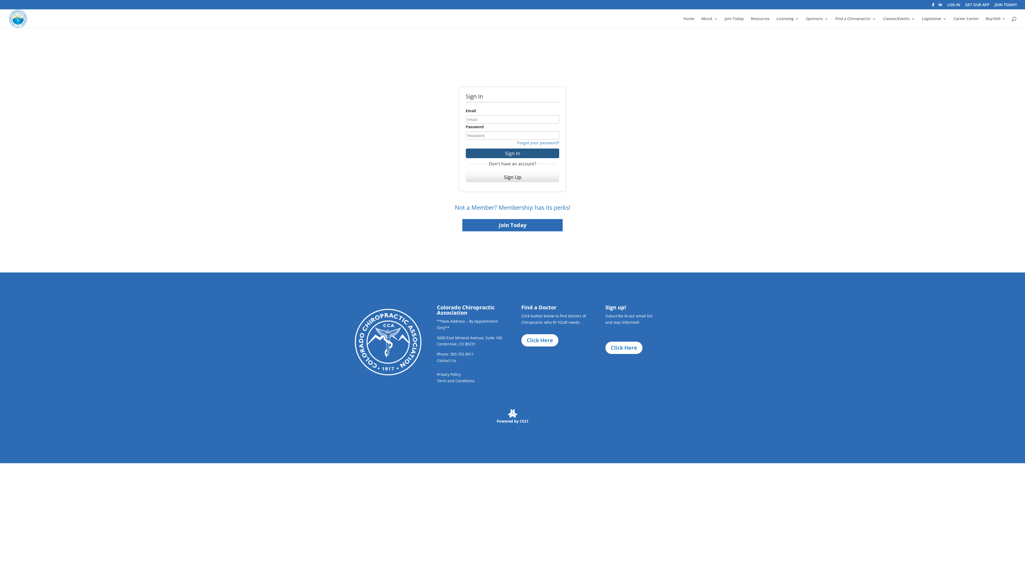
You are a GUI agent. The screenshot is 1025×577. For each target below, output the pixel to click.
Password (475, 126)
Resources (760, 19)
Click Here (540, 340)
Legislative (931, 19)
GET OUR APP (977, 5)
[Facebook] (933, 6)
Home (688, 19)
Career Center (966, 19)
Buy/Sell (993, 19)
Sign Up (512, 177)
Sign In (512, 153)
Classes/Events (896, 19)
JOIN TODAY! (1006, 5)
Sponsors (814, 19)
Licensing (785, 19)
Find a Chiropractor (853, 19)
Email (471, 110)
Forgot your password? (538, 142)
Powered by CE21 (513, 421)
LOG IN (953, 5)
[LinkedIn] (940, 6)
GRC (512, 427)
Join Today (734, 19)
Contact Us (446, 360)
